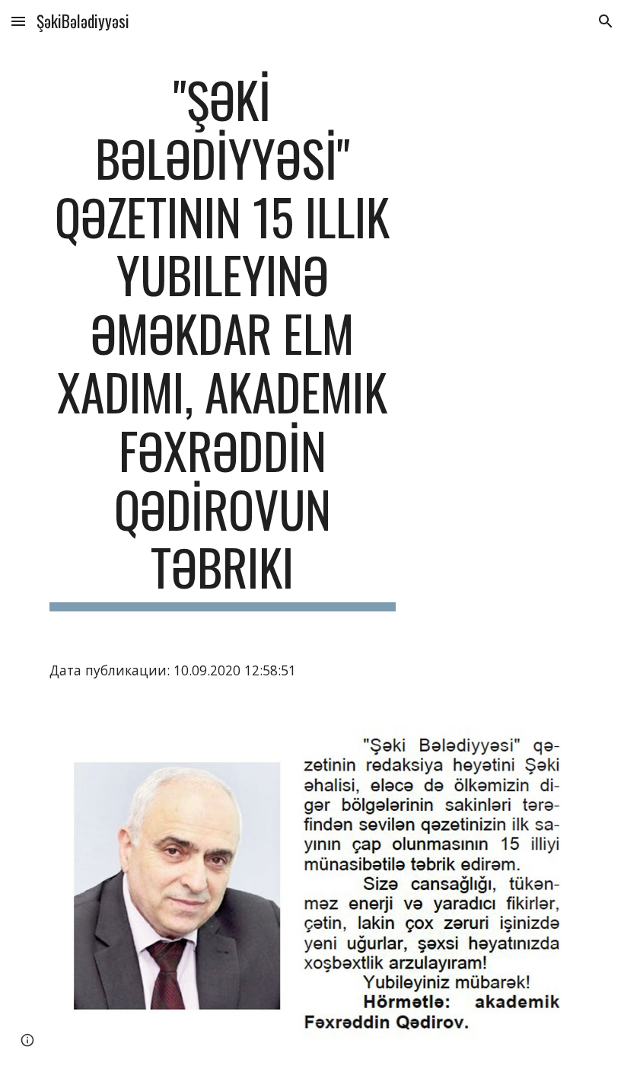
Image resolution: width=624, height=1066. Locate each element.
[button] (18, 21)
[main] (222, 341)
